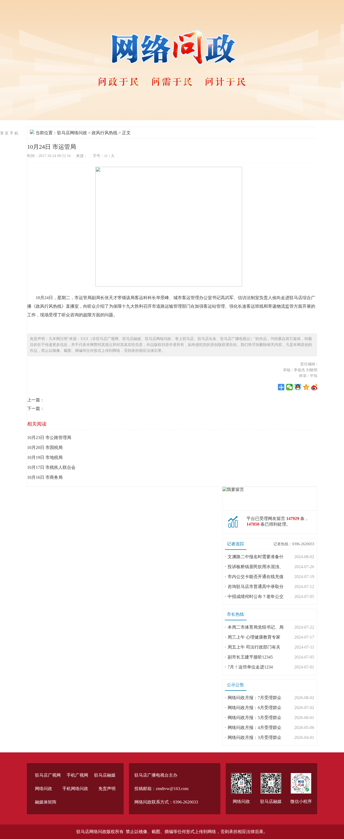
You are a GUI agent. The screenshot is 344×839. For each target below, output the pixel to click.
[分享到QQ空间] (306, 387)
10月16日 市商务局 (45, 477)
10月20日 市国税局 (45, 447)
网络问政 (43, 788)
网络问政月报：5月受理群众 (254, 717)
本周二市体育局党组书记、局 (256, 627)
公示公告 (235, 684)
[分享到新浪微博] (314, 387)
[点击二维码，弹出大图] (241, 783)
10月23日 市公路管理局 (49, 437)
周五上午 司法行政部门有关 (254, 647)
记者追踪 (235, 543)
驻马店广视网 (48, 775)
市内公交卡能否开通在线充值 (256, 576)
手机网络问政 (75, 788)
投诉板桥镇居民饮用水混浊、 (256, 566)
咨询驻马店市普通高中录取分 (256, 586)
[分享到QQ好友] (298, 387)
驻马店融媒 (105, 775)
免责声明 (107, 788)
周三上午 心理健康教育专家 (254, 637)
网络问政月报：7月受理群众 (254, 697)
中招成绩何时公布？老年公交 (256, 596)
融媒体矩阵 (45, 802)
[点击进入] (233, 489)
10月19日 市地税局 (45, 457)
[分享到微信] (289, 387)
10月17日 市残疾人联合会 (51, 467)
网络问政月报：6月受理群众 (254, 707)
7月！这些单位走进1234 (250, 667)
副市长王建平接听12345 (250, 657)
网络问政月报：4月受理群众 (254, 727)
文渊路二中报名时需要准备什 (256, 556)
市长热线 (235, 614)
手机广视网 (77, 775)
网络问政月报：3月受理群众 (254, 737)
